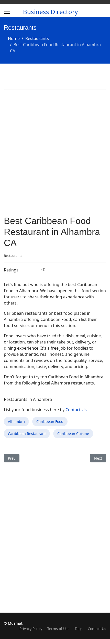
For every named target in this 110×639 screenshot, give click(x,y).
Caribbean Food (49, 421)
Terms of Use (58, 628)
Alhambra (16, 421)
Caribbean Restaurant (27, 433)
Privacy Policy (30, 628)
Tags (79, 628)
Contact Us (76, 409)
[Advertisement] (55, 152)
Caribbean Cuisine (73, 433)
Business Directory (50, 12)
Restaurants (13, 255)
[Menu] (7, 11)
